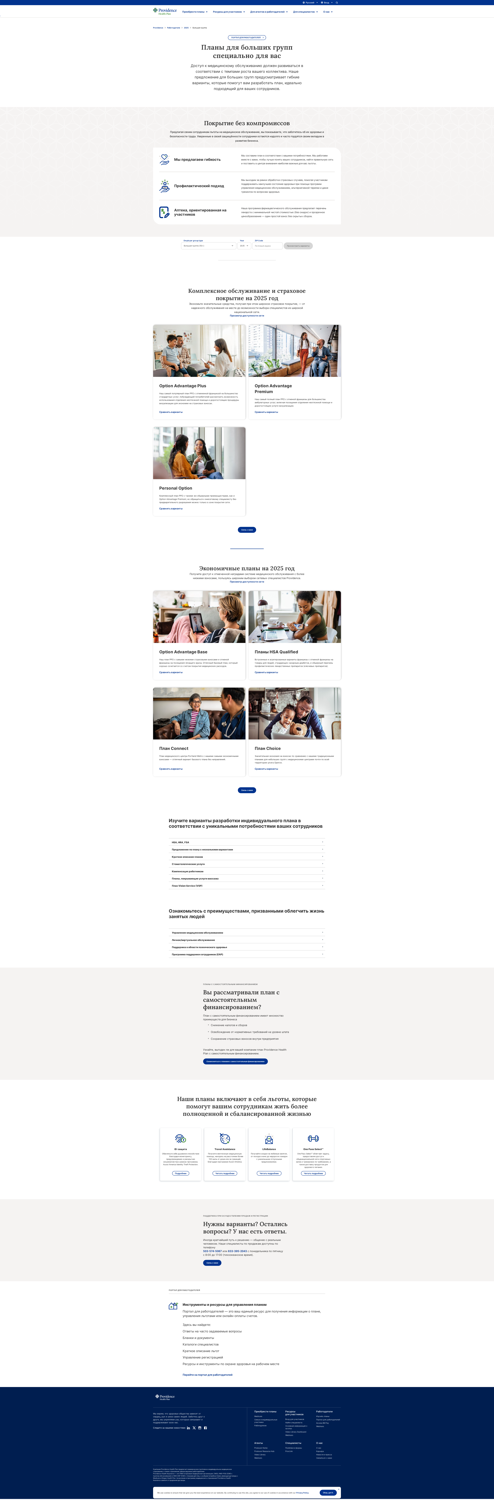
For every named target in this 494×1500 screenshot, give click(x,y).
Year (242, 241)
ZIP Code (259, 241)
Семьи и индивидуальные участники (265, 1421)
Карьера (320, 1451)
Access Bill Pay (322, 1423)
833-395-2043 (237, 1251)
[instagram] (200, 1428)
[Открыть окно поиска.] (337, 2)
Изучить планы (322, 1416)
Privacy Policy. (302, 1493)
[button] (262, 1423)
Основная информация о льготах (296, 1427)
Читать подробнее (224, 1173)
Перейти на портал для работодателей (207, 1374)
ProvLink (289, 1451)
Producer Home (260, 1448)
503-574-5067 (212, 1251)
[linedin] (188, 1428)
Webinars (289, 1435)
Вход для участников (294, 1419)
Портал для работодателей (328, 1420)
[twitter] (194, 1428)
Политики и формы (293, 1448)
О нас (318, 1448)
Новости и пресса (324, 1454)
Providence (158, 28)
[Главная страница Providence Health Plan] (165, 11)
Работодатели (173, 28)
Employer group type (193, 241)
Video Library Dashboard (295, 1432)
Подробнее (180, 1173)
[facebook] (205, 1428)
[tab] (247, 841)
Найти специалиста (293, 1422)
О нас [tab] (326, 11)
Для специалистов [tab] (304, 11)
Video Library (260, 1454)
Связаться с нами (324, 1458)
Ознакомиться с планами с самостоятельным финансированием (235, 1061)
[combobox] (267, 245)
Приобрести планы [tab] (193, 11)
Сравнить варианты (171, 412)
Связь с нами (247, 530)
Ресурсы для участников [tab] (227, 11)
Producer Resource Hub (264, 1451)
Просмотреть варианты (298, 246)
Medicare (258, 1416)
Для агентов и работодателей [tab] (267, 11)
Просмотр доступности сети (247, 315)
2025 (186, 28)
